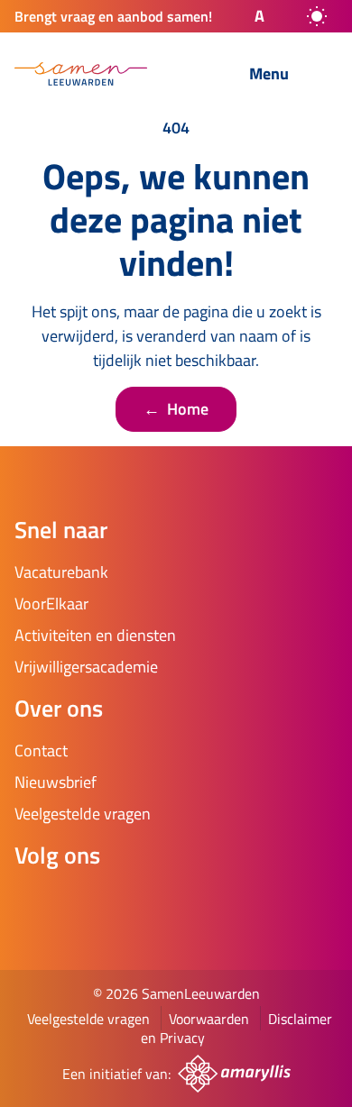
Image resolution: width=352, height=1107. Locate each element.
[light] (317, 16)
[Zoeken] (190, 74)
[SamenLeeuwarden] (80, 74)
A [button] (259, 16)
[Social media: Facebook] (36, 903)
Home (176, 409)
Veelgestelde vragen (88, 1018)
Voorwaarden (209, 1018)
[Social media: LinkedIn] (137, 903)
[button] (243, 16)
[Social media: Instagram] (86, 903)
